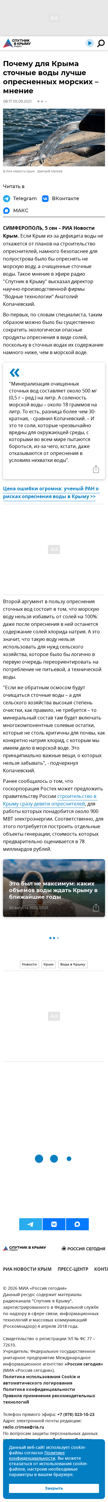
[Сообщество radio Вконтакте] (54, 1224)
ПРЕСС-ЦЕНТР (73, 1270)
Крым (49, 964)
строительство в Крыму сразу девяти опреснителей (50, 800)
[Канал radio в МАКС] (77, 1224)
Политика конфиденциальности (39, 1389)
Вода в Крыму (73, 964)
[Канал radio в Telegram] (30, 1224)
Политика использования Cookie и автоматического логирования (41, 1380)
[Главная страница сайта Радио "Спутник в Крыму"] (17, 43)
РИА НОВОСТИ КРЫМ (27, 1270)
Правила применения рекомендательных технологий (49, 1399)
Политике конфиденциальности (37, 1456)
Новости (29, 964)
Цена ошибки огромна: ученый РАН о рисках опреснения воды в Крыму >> (51, 493)
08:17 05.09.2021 (17, 101)
